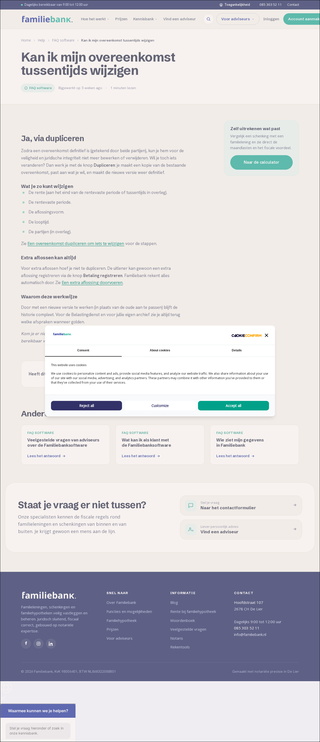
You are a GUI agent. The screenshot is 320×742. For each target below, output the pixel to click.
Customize (160, 405)
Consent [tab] (83, 350)
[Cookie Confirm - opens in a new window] (247, 335)
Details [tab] (237, 350)
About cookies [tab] (160, 350)
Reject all (86, 405)
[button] (266, 335)
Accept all (233, 405)
